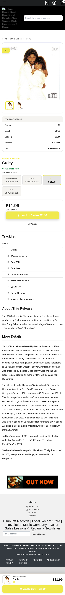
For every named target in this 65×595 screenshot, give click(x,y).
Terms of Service (23, 561)
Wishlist (34, 224)
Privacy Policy (9, 561)
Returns (37, 560)
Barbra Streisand (17, 39)
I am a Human (38, 534)
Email (33, 516)
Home (4, 39)
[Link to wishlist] (47, 3)
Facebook (33, 507)
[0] (62, 3)
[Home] (10, 18)
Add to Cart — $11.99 (34, 215)
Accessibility (53, 560)
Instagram (33, 510)
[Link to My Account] (54, 3)
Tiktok (33, 513)
